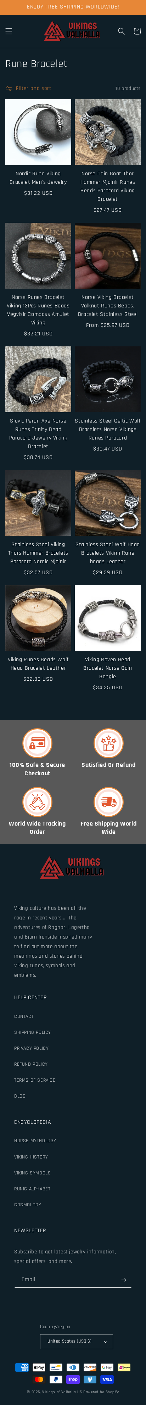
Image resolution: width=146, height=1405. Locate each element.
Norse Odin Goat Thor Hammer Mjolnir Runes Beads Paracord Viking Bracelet (107, 186)
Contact (24, 1016)
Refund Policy (31, 1064)
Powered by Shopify (101, 1392)
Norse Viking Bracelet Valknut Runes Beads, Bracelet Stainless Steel (107, 306)
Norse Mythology (35, 1141)
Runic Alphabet (32, 1189)
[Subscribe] (123, 1279)
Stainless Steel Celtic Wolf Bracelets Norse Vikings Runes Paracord (107, 429)
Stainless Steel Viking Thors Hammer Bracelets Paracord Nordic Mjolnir (38, 553)
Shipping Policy (32, 1032)
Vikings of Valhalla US (62, 1392)
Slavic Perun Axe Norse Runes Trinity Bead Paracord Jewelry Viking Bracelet (38, 433)
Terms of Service (35, 1080)
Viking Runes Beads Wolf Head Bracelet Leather (38, 664)
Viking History (31, 1157)
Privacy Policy (31, 1048)
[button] (9, 31)
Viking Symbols (32, 1173)
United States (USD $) (69, 1341)
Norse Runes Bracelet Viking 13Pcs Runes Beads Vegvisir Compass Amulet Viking (38, 310)
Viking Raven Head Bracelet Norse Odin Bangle (107, 668)
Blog (20, 1096)
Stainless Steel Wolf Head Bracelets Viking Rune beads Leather (107, 553)
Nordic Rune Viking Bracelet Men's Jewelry (38, 178)
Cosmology (27, 1205)
